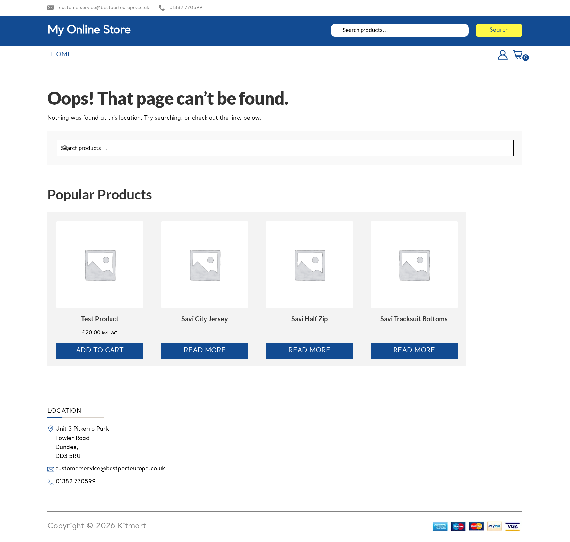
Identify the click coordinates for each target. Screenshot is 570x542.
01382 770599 (185, 7)
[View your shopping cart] (517, 53)
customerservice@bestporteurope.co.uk (104, 7)
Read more (205, 350)
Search (499, 30)
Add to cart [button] (100, 350)
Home (61, 55)
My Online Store (89, 30)
